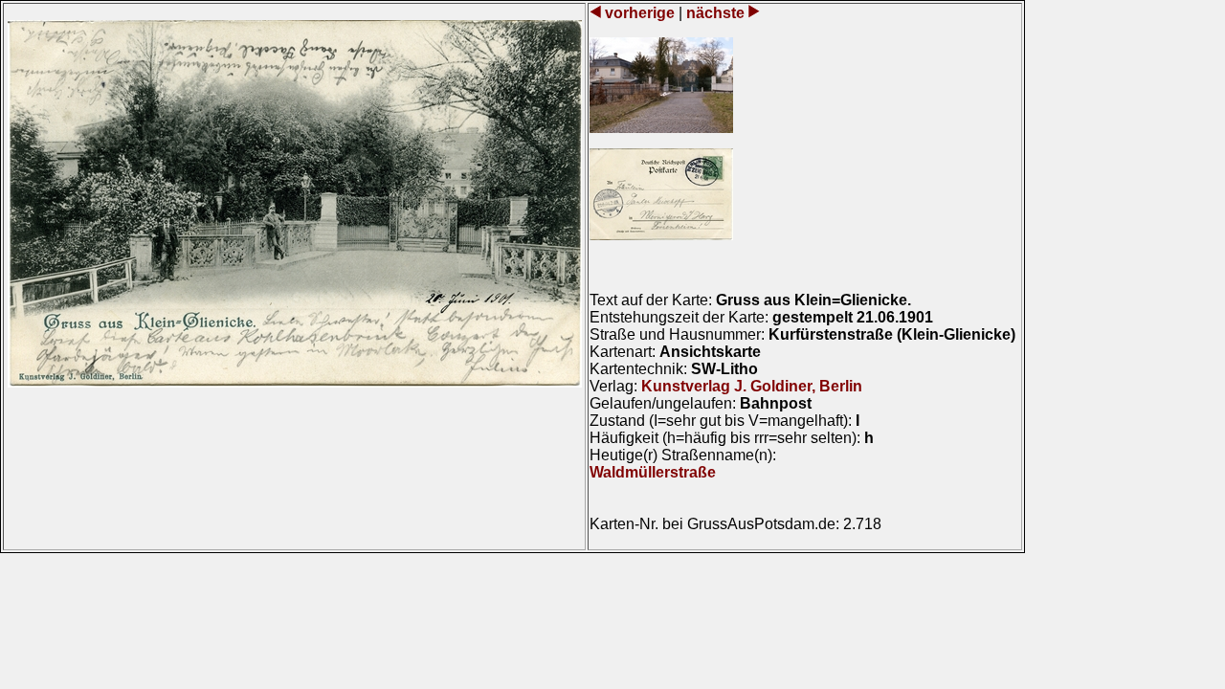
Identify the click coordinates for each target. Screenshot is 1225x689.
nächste (715, 13)
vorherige (640, 13)
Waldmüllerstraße (653, 472)
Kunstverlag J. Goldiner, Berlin (751, 386)
